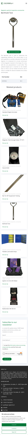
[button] (26, 3)
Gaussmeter (5, 168)
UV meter (8, 279)
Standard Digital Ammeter (9, 112)
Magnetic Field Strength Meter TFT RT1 (13, 140)
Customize (14, 428)
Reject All (14, 432)
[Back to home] (7, 3)
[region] (14, 423)
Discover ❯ (5, 115)
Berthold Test (6, 224)
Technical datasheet (14, 52)
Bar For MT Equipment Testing (11, 196)
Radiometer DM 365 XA (8, 309)
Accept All (14, 424)
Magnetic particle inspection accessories (12, 10)
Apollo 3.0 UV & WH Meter (9, 281)
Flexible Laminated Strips (9, 251)
